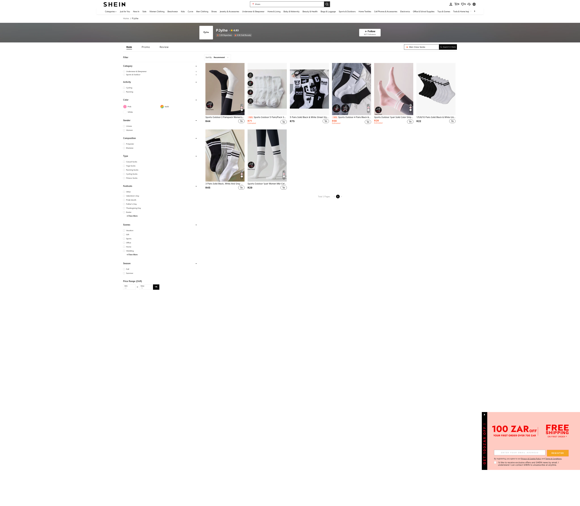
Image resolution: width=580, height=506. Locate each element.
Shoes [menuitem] (214, 11)
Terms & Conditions (553, 459)
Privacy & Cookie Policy (531, 459)
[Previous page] (334, 196)
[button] (469, 4)
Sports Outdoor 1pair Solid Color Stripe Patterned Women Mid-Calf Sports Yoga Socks (393, 117)
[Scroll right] (475, 11)
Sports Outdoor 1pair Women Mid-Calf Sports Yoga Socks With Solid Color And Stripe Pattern (267, 183)
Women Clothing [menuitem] (156, 11)
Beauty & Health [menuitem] (310, 11)
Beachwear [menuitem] (173, 11)
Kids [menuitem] (183, 11)
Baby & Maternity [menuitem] (292, 11)
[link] (456, 4)
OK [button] (156, 287)
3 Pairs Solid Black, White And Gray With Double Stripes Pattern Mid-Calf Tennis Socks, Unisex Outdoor (225, 183)
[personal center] (451, 4)
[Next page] (341, 196)
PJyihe (222, 30)
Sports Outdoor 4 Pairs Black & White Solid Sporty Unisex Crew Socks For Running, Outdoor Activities (352, 117)
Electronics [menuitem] (405, 11)
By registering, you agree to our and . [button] (528, 459)
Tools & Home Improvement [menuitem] (465, 11)
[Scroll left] (471, 11)
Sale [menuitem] (144, 11)
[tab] (129, 47)
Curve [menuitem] (190, 11)
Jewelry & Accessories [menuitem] (229, 11)
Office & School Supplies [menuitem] (423, 11)
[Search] (327, 4)
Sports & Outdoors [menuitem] (347, 11)
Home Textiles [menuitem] (365, 11)
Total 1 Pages (324, 196)
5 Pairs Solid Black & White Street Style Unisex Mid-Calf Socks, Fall (309, 117)
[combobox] (217, 57)
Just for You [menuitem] (125, 11)
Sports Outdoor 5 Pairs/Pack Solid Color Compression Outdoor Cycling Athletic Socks (267, 117)
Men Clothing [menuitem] (202, 11)
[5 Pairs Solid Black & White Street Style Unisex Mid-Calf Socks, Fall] (309, 89)
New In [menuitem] (136, 11)
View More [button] (133, 216)
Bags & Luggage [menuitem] (328, 11)
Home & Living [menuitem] (273, 11)
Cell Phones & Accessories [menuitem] (385, 11)
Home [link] (126, 18)
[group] (160, 71)
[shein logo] (114, 4)
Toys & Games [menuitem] (443, 11)
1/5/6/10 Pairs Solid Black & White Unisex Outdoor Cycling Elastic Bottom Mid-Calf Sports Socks (436, 117)
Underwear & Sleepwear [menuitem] (253, 11)
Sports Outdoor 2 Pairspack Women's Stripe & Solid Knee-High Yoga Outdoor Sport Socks (225, 117)
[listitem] (225, 35)
